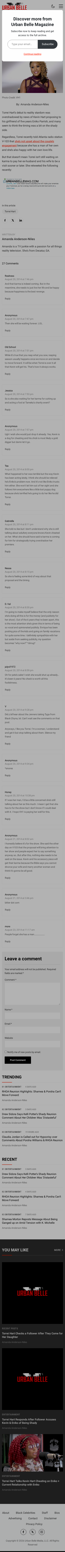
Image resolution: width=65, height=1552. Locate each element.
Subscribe (48, 44)
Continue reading (32, 54)
